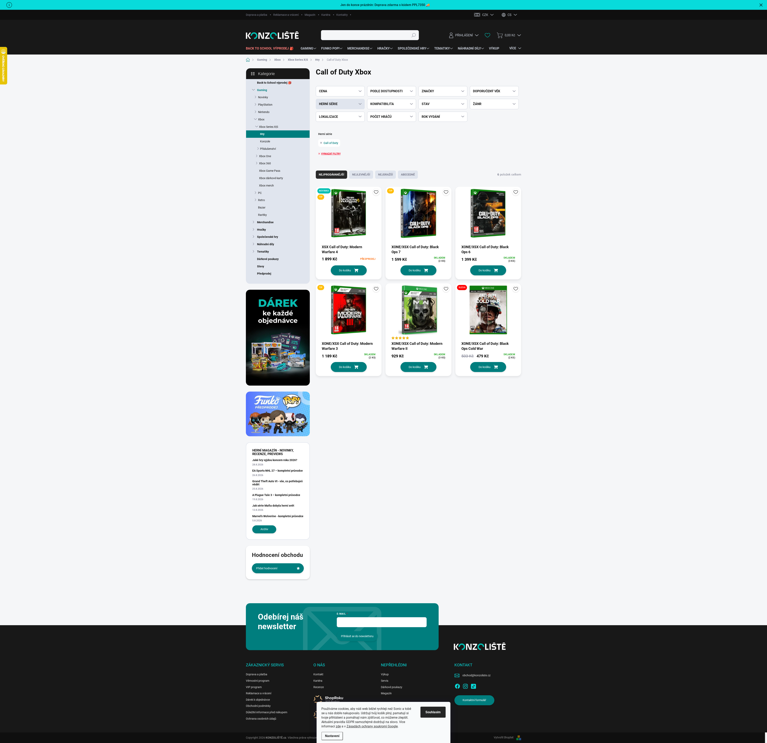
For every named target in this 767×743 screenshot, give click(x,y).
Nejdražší (385, 174)
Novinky (263, 97)
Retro (261, 200)
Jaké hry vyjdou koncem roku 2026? (274, 460)
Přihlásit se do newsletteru (357, 636)
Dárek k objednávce (258, 699)
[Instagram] (465, 685)
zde (338, 726)
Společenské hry (267, 236)
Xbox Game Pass (269, 170)
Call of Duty (331, 143)
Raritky (262, 214)
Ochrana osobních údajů (261, 718)
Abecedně (408, 174)
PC (260, 192)
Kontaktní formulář (474, 700)
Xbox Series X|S (268, 126)
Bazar (261, 207)
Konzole (265, 141)
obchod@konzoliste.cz (476, 675)
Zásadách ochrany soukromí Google (372, 726)
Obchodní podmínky (258, 705)
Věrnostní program (257, 680)
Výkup (385, 674)
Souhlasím (433, 712)
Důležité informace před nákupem (266, 712)
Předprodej (264, 273)
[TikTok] (473, 685)
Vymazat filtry (331, 153)
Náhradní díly (265, 244)
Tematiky (263, 251)
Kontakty (342, 14)
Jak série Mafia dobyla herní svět (273, 505)
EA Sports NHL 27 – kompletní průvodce (277, 470)
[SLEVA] (488, 312)
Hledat (414, 35)
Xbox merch (266, 185)
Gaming (262, 90)
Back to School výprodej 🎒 (274, 82)
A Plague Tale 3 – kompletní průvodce (276, 495)
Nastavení (332, 736)
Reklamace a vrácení (286, 14)
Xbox (261, 119)
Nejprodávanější (331, 174)
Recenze (318, 687)
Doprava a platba (256, 14)
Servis (384, 680)
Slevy (260, 266)
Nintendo (263, 112)
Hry (262, 134)
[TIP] (418, 215)
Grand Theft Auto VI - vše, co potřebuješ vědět (277, 483)
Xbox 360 (265, 163)
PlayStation (265, 104)
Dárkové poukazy (268, 259)
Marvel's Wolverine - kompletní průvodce (277, 516)
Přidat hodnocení (266, 568)
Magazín (310, 14)
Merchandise (265, 222)
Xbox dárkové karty (271, 178)
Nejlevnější (361, 174)
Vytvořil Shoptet (504, 737)
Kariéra (325, 14)
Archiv (264, 529)
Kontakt (318, 674)
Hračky (261, 229)
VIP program (254, 687)
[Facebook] (457, 685)
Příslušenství (268, 148)
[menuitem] (271, 49)
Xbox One (265, 156)
